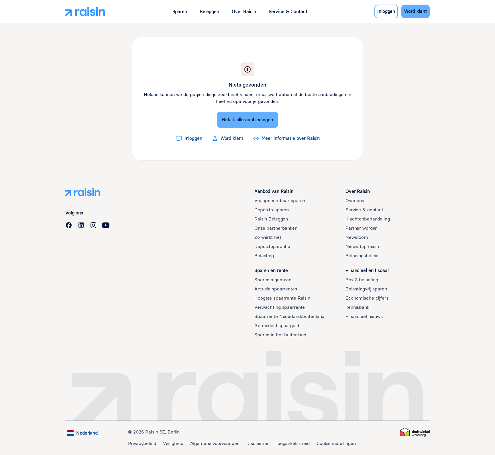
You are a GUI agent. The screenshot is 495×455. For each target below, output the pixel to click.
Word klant (415, 11)
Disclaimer (257, 443)
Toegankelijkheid (293, 443)
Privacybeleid (142, 443)
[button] (179, 11)
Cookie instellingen (336, 443)
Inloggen (386, 11)
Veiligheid (173, 443)
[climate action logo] (415, 432)
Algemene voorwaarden (215, 443)
